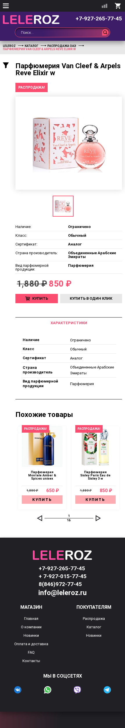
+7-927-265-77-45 (99, 18)
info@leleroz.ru (62, 593)
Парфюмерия (82, 384)
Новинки (31, 635)
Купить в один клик (91, 298)
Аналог (76, 358)
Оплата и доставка (31, 644)
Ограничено (80, 340)
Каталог (94, 627)
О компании (31, 627)
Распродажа (94, 618)
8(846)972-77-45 (60, 584)
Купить (40, 298)
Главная (31, 618)
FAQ (31, 652)
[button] (39, 518)
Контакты (31, 661)
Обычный (78, 349)
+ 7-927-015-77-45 (63, 576)
